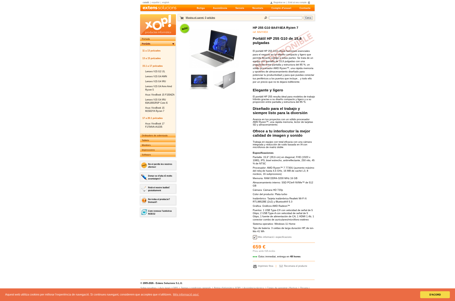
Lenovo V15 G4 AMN (156, 76)
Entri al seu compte (297, 2)
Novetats (257, 8)
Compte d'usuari (281, 8)
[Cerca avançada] (265, 17)
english (165, 2)
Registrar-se (279, 2)
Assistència (220, 8)
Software (146, 155)
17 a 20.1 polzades (152, 118)
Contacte (305, 8)
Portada (146, 39)
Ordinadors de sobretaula (155, 135)
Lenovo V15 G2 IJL (155, 71)
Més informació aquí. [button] (186, 294)
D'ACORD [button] (435, 294)
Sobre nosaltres (148, 288)
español (155, 2)
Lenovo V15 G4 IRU (155, 81)
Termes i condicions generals (196, 288)
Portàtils (146, 44)
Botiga (201, 8)
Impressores (148, 150)
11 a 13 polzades (151, 50)
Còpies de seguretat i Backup (282, 288)
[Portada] (159, 8)
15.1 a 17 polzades (152, 66)
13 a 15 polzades (151, 58)
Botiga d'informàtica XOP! (227, 288)
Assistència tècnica (253, 288)
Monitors (146, 145)
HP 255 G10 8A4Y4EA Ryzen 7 (275, 27)
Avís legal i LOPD (168, 288)
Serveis (239, 8)
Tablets (145, 140)
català (146, 2)
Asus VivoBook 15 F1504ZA (160, 94)
